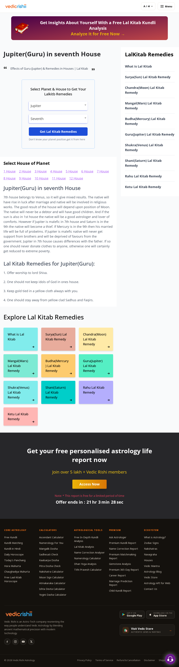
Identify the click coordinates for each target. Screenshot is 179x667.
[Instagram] (15, 641)
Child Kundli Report (120, 590)
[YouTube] (23, 641)
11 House (59, 178)
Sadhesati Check (48, 554)
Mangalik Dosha (48, 548)
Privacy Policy (84, 660)
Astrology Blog (153, 571)
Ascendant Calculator (51, 537)
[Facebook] (7, 641)
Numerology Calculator (87, 558)
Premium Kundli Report (122, 543)
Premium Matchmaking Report (122, 556)
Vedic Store (150, 577)
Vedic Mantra (152, 566)
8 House (9, 178)
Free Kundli (10, 537)
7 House (103, 171)
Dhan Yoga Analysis (85, 564)
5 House (72, 171)
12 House (76, 178)
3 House (41, 171)
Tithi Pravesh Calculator (88, 569)
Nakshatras (150, 548)
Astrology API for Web (157, 583)
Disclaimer (149, 660)
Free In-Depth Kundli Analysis (86, 539)
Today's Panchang (15, 560)
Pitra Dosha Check (49, 566)
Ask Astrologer (117, 537)
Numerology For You (51, 543)
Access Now (89, 484)
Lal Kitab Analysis (84, 546)
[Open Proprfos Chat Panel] (170, 659)
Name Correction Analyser (89, 552)
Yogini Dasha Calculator (52, 594)
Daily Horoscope (14, 554)
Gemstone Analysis (120, 564)
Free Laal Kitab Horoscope (13, 579)
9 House (25, 178)
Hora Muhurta (12, 566)
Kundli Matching (13, 543)
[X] (31, 641)
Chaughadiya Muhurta (17, 571)
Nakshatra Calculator (51, 571)
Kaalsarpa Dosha (49, 560)
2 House (25, 171)
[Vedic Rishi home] (15, 6)
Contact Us (150, 589)
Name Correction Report (123, 548)
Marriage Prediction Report (120, 583)
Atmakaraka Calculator (52, 583)
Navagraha (150, 554)
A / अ (147, 6)
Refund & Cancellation (128, 660)
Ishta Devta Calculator (52, 589)
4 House (56, 171)
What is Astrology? (155, 537)
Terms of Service (104, 660)
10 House (41, 178)
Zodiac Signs (151, 543)
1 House (9, 171)
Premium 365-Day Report (124, 569)
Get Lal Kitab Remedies (58, 131)
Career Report (117, 575)
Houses (148, 560)
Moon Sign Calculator (51, 577)
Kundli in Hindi (12, 548)
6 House (87, 171)
